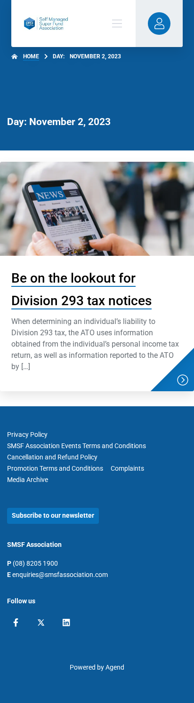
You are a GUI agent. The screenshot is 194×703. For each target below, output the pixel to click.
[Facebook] (15, 622)
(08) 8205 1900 (35, 563)
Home (31, 56)
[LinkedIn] (66, 622)
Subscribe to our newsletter (53, 515)
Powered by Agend (97, 667)
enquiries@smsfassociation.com (60, 574)
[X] (41, 622)
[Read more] (182, 380)
